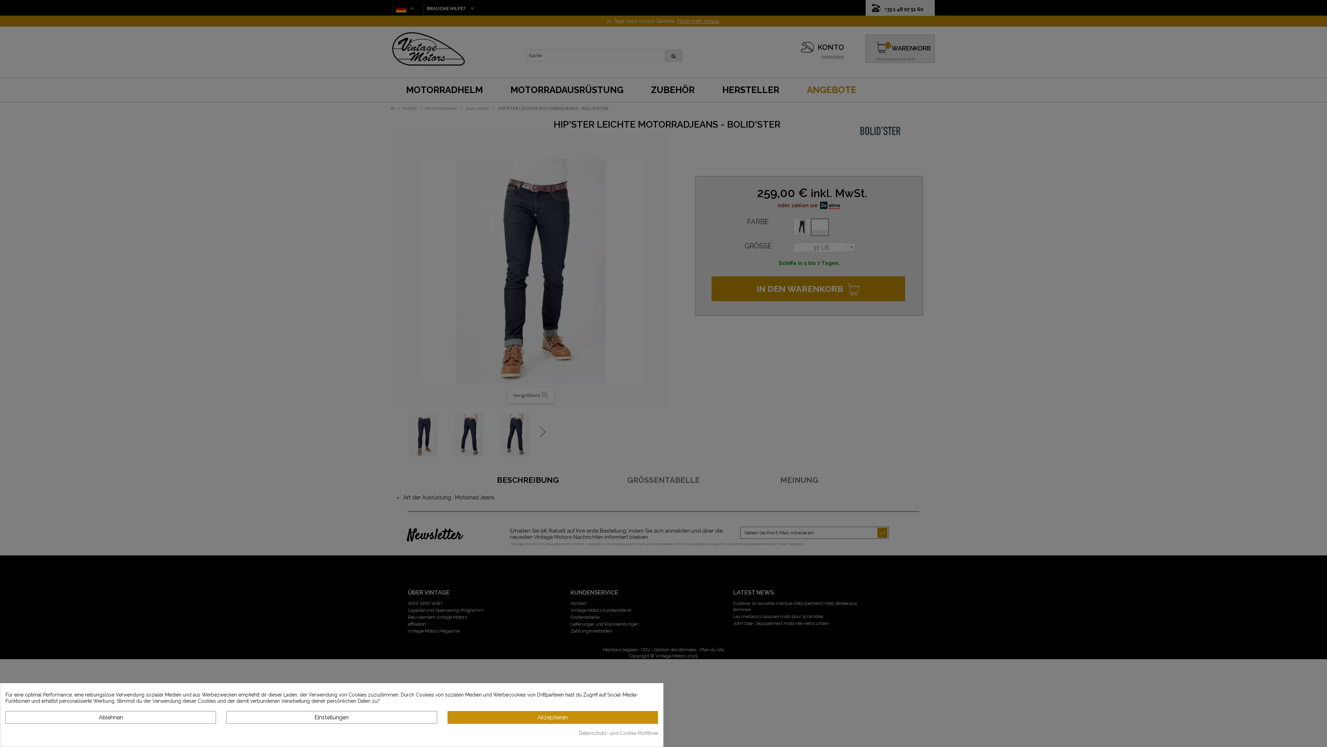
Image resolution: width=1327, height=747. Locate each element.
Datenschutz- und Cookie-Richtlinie (618, 733)
